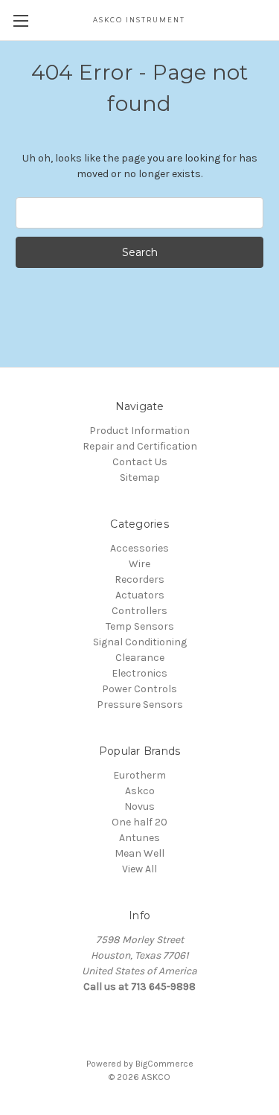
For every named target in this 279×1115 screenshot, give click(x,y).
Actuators (139, 595)
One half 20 (139, 822)
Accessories (139, 548)
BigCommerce (164, 1063)
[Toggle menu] (20, 20)
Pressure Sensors (140, 704)
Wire (139, 564)
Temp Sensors (140, 626)
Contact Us (139, 462)
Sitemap (140, 477)
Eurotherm (139, 775)
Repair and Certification (140, 446)
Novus (139, 806)
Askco (140, 791)
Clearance (139, 657)
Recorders (139, 579)
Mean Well (139, 853)
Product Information (139, 430)
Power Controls (139, 689)
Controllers (139, 610)
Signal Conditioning (140, 642)
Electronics (139, 673)
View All (139, 869)
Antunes (139, 837)
